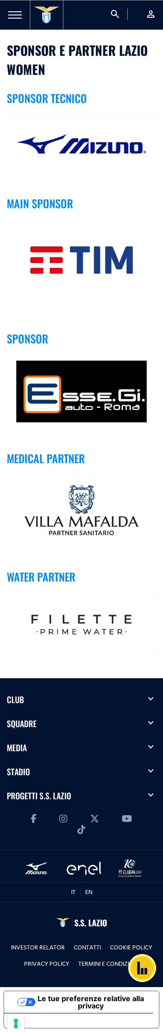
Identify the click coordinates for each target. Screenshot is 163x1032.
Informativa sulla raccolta (55, 1020)
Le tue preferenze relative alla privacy (91, 1002)
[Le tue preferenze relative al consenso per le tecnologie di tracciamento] (15, 1023)
